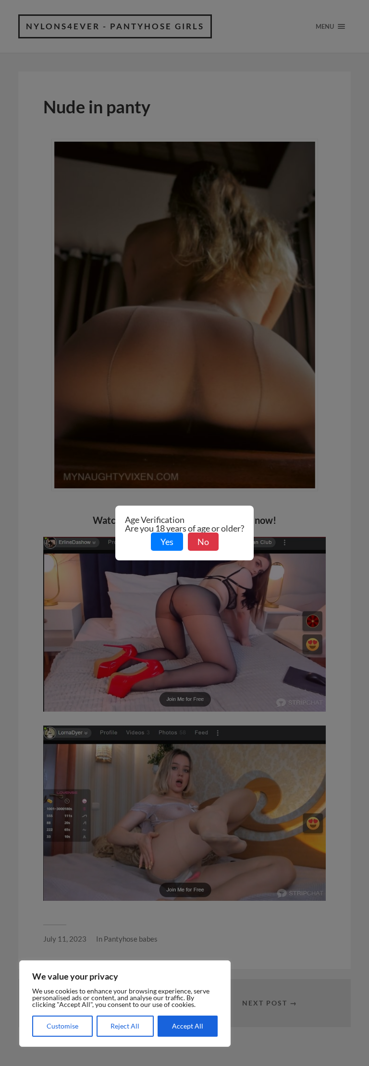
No (203, 541)
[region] (125, 1003)
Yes (166, 541)
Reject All (125, 1026)
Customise (62, 1026)
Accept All (187, 1026)
